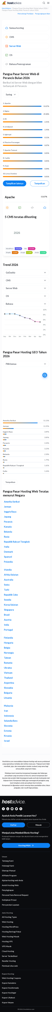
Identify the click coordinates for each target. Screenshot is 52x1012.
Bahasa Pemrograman (20, 64)
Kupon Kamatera (9, 983)
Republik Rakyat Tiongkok (13, 465)
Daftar (13, 825)
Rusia (5, 460)
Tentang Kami (7, 861)
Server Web (15, 46)
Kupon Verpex (8, 1002)
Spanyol (8, 556)
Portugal (8, 629)
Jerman (6, 426)
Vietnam (8, 672)
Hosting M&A (24, 845)
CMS (11, 37)
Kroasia (8, 735)
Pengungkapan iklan (42, 14)
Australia (8, 579)
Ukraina (8, 667)
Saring (9, 94)
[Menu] (48, 3)
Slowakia (8, 687)
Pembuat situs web (10, 966)
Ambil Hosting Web (10, 885)
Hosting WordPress (10, 927)
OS (10, 55)
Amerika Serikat (9, 421)
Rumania (8, 662)
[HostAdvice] (12, 3)
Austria (7, 619)
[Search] (44, 3)
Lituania (8, 697)
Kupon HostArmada (10, 988)
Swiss (7, 584)
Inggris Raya (8, 432)
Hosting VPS (7, 941)
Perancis (6, 443)
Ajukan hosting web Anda (12, 880)
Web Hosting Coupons (11, 978)
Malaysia (8, 705)
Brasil (7, 614)
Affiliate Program (9, 875)
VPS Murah (6, 946)
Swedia (7, 599)
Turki (6, 589)
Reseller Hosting (9, 961)
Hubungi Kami (8, 865)
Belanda (6, 454)
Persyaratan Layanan (10, 905)
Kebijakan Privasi (9, 900)
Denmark (8, 551)
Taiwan (7, 657)
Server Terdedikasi (9, 956)
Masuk (39, 825)
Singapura (9, 609)
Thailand (8, 677)
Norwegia (9, 652)
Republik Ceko (11, 594)
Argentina (9, 682)
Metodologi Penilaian (25, 14)
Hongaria (8, 642)
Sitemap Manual (8, 870)
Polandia (8, 561)
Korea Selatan (11, 604)
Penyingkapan (8, 890)
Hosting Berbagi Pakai (11, 931)
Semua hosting (16, 28)
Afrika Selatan (11, 574)
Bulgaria (8, 692)
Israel (7, 740)
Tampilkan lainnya (14, 183)
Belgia (7, 647)
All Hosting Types (9, 917)
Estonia (7, 730)
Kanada (6, 449)
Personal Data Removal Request (15, 895)
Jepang (5, 437)
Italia (5, 471)
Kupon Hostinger (9, 992)
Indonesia (9, 715)
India (6, 624)
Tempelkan (39, 183)
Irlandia (8, 569)
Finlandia (8, 637)
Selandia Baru (10, 720)
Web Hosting (7, 922)
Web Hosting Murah (10, 936)
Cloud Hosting (8, 951)
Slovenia (8, 725)
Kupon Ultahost (8, 997)
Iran (6, 710)
